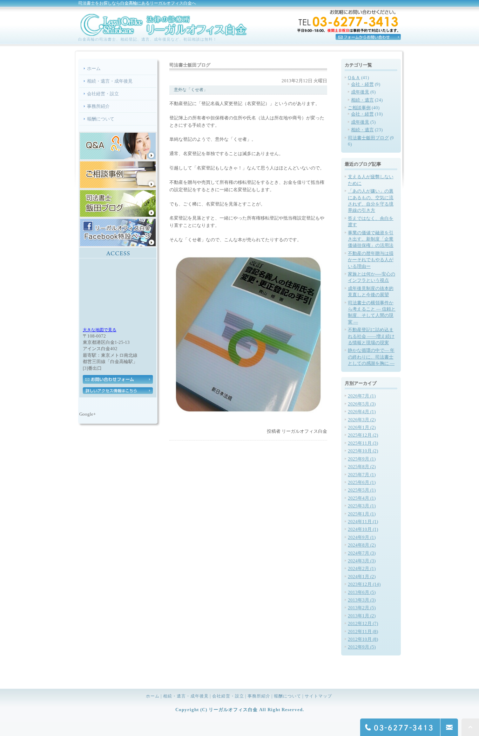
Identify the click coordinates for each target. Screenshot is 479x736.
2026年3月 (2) (362, 419)
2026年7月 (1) (362, 395)
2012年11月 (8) (363, 631)
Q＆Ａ (354, 77)
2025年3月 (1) (362, 505)
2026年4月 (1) (362, 411)
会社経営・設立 (103, 93)
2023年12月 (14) (364, 584)
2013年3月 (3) (362, 600)
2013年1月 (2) (362, 615)
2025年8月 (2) (362, 466)
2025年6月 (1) (362, 482)
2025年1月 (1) (362, 513)
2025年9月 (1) (362, 458)
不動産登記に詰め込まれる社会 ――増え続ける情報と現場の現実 (371, 336)
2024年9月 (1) (362, 537)
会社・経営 (362, 84)
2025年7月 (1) (362, 474)
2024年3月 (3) (362, 560)
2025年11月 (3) (363, 443)
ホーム (94, 68)
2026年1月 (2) (362, 427)
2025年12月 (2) (363, 435)
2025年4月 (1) (362, 498)
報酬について (100, 118)
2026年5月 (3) (362, 404)
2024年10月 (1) (363, 529)
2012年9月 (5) (362, 647)
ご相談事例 (359, 107)
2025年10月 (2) (363, 450)
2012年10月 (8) (363, 639)
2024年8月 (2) (362, 545)
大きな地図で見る (99, 329)
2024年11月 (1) (363, 521)
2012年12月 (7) (363, 623)
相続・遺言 (362, 100)
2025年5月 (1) (362, 490)
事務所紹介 (98, 106)
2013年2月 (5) (362, 607)
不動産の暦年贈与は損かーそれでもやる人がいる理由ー (370, 260)
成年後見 (360, 92)
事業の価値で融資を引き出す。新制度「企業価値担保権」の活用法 (370, 239)
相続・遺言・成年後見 (110, 81)
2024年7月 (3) (362, 553)
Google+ (87, 414)
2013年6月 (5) (362, 592)
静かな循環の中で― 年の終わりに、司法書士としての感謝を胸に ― (371, 357)
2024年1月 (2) (362, 576)
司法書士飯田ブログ (368, 137)
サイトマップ (318, 696)
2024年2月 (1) (362, 568)
